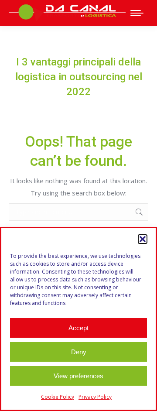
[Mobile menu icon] (137, 13)
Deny (78, 352)
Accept (78, 328)
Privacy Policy (95, 397)
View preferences (78, 376)
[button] (142, 239)
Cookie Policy (57, 397)
